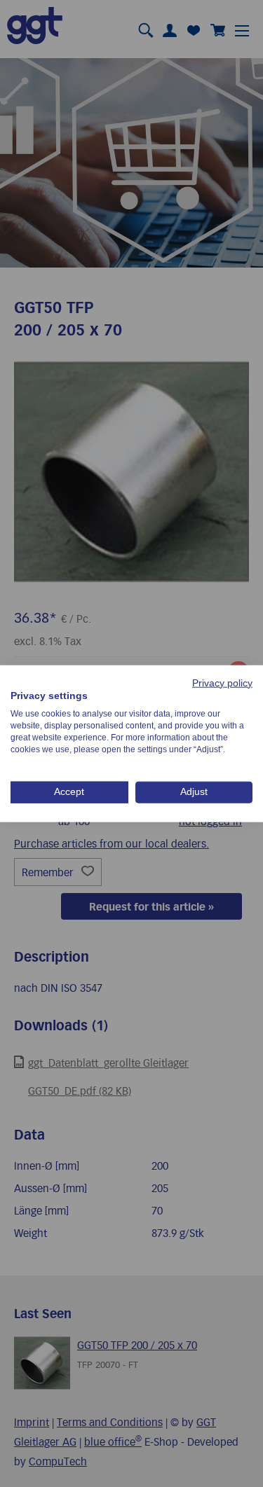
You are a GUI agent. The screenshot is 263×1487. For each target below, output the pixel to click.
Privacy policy (222, 682)
